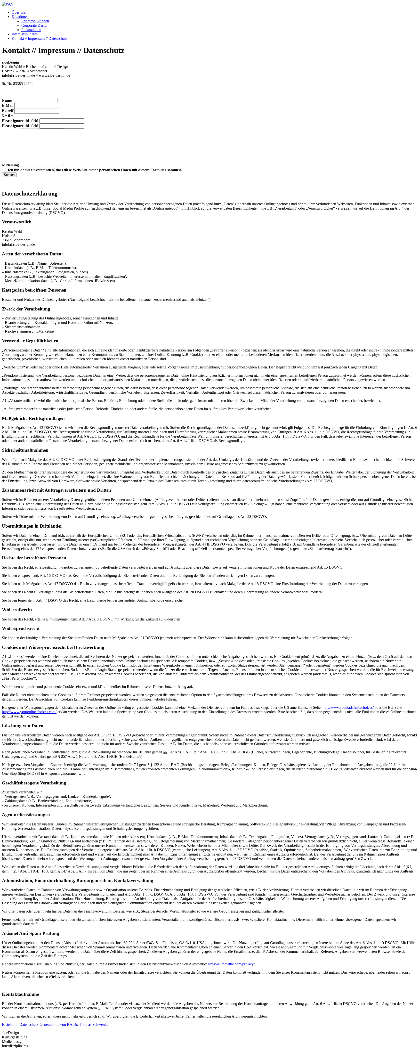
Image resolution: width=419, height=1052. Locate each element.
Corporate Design (34, 25)
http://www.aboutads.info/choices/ (348, 707)
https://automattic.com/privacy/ (231, 964)
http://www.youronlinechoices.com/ (29, 712)
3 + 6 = (7, 116)
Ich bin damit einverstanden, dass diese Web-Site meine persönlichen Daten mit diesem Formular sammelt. (95, 170)
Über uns (19, 12)
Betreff (8, 110)
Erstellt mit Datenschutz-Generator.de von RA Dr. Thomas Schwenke (55, 1024)
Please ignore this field (20, 121)
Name (7, 100)
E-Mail (8, 105)
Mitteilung (11, 165)
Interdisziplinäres (25, 34)
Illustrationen (31, 30)
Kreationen (20, 17)
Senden (9, 175)
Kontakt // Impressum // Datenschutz (39, 38)
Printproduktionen (35, 21)
